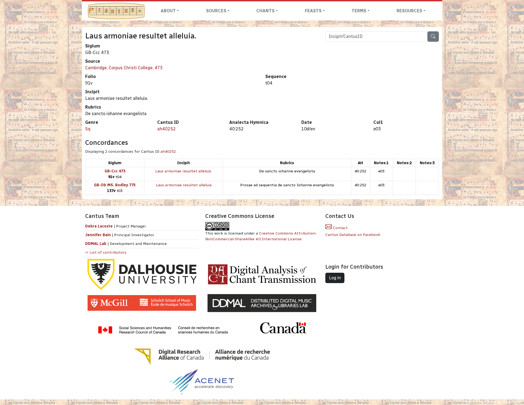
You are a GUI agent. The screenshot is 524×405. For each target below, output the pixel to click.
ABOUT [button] (168, 10)
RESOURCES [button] (409, 10)
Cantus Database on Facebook (352, 234)
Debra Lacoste (99, 226)
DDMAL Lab (95, 243)
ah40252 (166, 128)
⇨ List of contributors (105, 252)
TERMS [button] (359, 10)
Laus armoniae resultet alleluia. (183, 171)
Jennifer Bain (98, 235)
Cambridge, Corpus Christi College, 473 (124, 67)
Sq (87, 128)
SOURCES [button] (216, 10)
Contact (340, 228)
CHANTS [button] (265, 10)
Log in (335, 277)
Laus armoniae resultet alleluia (184, 185)
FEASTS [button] (313, 10)
